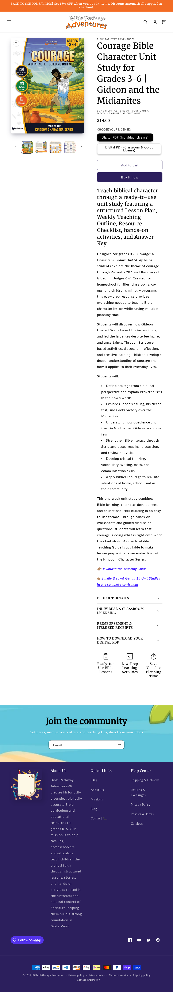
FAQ (94, 780)
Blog (94, 809)
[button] (9, 22)
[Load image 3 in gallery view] (55, 147)
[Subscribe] (119, 744)
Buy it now (129, 177)
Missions (97, 799)
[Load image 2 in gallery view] (41, 147)
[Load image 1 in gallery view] (27, 147)
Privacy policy (96, 975)
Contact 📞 (99, 818)
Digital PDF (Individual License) (125, 137)
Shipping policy (142, 975)
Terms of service (118, 975)
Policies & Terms (142, 814)
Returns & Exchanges (138, 792)
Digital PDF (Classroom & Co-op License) (129, 149)
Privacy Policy (140, 804)
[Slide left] (15, 147)
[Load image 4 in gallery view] (70, 147)
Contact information (88, 979)
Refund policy (76, 975)
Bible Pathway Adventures (47, 975)
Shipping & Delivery (145, 780)
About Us (97, 790)
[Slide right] (81, 147)
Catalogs (137, 823)
